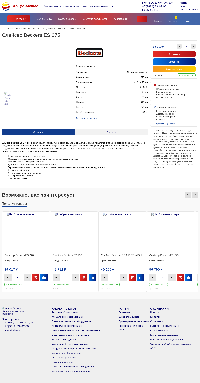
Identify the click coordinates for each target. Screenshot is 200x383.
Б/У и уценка (44, 19)
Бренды (158, 21)
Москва (184, 3)
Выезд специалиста (129, 317)
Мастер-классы (67, 19)
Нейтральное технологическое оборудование (76, 330)
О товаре (38, 132)
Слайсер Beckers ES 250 (67, 255)
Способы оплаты (159, 330)
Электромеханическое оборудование (37, 29)
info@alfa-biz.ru (150, 10)
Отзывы (111, 132)
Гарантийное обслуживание (165, 326)
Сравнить (173, 19)
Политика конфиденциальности (167, 339)
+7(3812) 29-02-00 (154, 6)
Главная (5, 29)
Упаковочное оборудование (66, 353)
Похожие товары (14, 204)
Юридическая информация (164, 335)
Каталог (21, 18)
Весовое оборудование (64, 357)
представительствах (176, 150)
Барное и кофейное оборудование (70, 344)
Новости (154, 312)
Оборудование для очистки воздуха (70, 335)
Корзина (188, 21)
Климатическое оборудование (68, 317)
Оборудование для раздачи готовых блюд (74, 348)
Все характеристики (86, 118)
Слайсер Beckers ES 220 (19, 255)
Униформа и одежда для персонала (71, 371)
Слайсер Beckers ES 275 (164, 255)
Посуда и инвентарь (62, 362)
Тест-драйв (124, 312)
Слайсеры (61, 29)
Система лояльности (95, 19)
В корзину (174, 54)
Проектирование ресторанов (134, 321)
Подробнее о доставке (164, 123)
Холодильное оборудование (67, 326)
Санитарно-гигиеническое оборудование (73, 366)
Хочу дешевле (174, 69)
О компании (121, 19)
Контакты (155, 317)
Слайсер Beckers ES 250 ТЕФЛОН (121, 255)
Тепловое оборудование (65, 312)
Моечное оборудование (64, 339)
